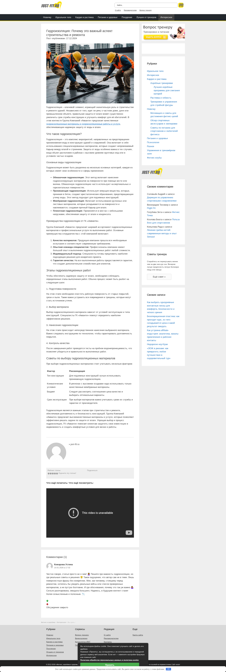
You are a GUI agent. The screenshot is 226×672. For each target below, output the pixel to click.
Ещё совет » (159, 277)
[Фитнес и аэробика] (51, 5)
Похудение (127, 17)
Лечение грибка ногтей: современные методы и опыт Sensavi (162, 233)
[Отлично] (57, 473)
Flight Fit (151, 208)
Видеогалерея (81, 638)
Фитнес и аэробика (48, 622)
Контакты (108, 642)
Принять (109, 665)
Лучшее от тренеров (146, 17)
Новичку (47, 17)
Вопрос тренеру (146, 10)
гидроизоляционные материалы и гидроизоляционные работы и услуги (83, 124)
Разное (150, 146)
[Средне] (53, 473)
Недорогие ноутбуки (157, 344)
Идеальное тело (63, 17)
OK (168, 669)
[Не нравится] (47, 604)
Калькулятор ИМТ (82, 642)
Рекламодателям (130, 10)
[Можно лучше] (51, 473)
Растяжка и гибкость (160, 98)
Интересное (166, 17)
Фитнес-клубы (154, 157)
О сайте (118, 10)
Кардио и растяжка (84, 17)
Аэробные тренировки (161, 83)
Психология (153, 142)
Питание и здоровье (107, 17)
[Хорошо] (55, 473)
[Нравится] (47, 601)
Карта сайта (138, 635)
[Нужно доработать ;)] (49, 473)
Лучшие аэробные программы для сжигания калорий (167, 90)
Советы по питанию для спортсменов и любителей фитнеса (164, 131)
